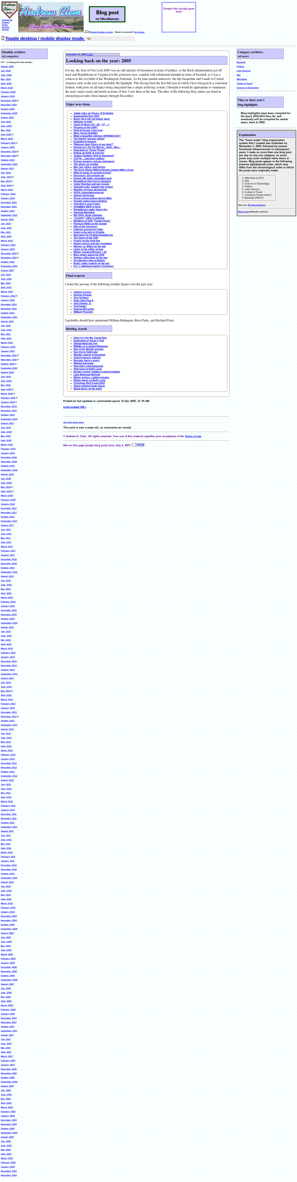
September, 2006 (9, 1082)
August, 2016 (7, 576)
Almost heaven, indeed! (87, 357)
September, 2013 (9, 725)
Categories (7, 20)
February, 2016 (8, 602)
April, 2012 (6, 797)
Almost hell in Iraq (84, 195)
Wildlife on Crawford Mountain (91, 346)
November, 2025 (9, 105)
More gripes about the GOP (89, 254)
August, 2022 (7, 270)
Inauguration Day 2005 (86, 116)
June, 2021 (6, 330)
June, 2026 (6, 75)
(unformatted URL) (74, 407)
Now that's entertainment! (88, 366)
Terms (5, 25)
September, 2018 (9, 470)
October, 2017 (8, 517)
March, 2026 (7, 88)
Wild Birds (242, 79)
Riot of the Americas (85, 226)
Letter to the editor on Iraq (88, 249)
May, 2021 (6, 334)
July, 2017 (6, 529)
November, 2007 (9, 1022)
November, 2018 (9, 461)
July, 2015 (6, 631)
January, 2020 (8, 402)
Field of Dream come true (88, 130)
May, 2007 (6, 1048)
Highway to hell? (83, 121)
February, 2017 (8, 551)
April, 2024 (6, 185)
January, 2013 (8, 759)
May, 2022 (6, 283)
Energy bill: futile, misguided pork (93, 178)
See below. (139, 32)
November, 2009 (9, 920)
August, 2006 (7, 1086)
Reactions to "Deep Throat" (89, 150)
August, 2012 (7, 780)
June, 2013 (6, 738)
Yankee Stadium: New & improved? (94, 155)
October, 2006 (8, 1077)
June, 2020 (6, 381)
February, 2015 (8, 653)
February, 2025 (8, 143)
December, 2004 (9, 1171)
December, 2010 (9, 865)
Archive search (5, 28)
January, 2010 (8, 912)
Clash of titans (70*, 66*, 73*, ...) (91, 124)
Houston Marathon (84, 212)
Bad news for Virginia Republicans (93, 235)
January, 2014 (8, 708)
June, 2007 (6, 1043)
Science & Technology (248, 88)
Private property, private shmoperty (94, 161)
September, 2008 (9, 980)
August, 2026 (7, 66)
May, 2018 (6, 487)
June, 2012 (6, 789)
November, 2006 (9, 1073)
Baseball (241, 62)
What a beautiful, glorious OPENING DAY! (97, 136)
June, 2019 (6, 432)
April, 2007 (6, 1052)
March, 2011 (7, 852)
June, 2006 (6, 1094)
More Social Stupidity (86, 133)
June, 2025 (6, 126)
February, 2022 (8, 296)
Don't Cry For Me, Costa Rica (90, 337)
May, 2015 (6, 640)
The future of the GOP (86, 237)
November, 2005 (9, 1124)
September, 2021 (9, 317)
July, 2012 (6, 784)
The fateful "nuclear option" (89, 138)
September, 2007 (9, 1031)
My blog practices (257, 205)
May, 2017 (6, 538)
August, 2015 (7, 627)
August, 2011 (7, 831)
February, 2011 (8, 856)
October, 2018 (8, 466)
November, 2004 (9, 1175)
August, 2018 (7, 474)
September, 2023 (9, 215)
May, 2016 (6, 589)
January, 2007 (8, 1065)
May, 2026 (6, 79)
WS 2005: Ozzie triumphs (88, 215)
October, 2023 (8, 211)
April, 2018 (6, 491)
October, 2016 (8, 568)
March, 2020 (7, 393)
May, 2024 (6, 181)
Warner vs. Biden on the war (90, 246)
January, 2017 (8, 555)
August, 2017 (7, 525)
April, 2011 (6, 848)
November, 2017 (9, 512)
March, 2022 (7, 291)
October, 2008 (8, 975)
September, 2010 (9, 878)
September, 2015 (9, 623)
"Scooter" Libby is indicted (89, 218)
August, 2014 (7, 678)
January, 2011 (8, 861)
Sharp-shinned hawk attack (89, 386)
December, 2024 (9, 151)
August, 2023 (7, 219)
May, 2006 (6, 1099)
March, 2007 (7, 1056)
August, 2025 (7, 117)
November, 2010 (9, 869)
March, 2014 (7, 699)
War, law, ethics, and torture (89, 167)
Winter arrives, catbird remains (91, 377)
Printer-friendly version (101, 32)
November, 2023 (9, 207)
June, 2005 (6, 1145)
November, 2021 (9, 308)
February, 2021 (8, 347)
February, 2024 (8, 194)
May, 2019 (6, 436)
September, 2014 (9, 674)
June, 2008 (6, 992)
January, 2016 (8, 606)
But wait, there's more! (87, 360)
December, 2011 (9, 814)
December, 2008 (9, 967)
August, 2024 (7, 168)
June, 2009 (6, 941)
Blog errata (243, 212)
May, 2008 (6, 997)
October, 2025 (8, 109)
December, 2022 (9, 253)
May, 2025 (6, 130)
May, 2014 (6, 691)
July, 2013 (6, 733)
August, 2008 (7, 984)
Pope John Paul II (83, 300)
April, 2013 (6, 746)
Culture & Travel (245, 83)
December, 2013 (9, 712)
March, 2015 (7, 648)
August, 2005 (7, 1137)
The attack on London (86, 164)
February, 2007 (8, 1060)
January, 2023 (8, 249)
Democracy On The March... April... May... (97, 147)
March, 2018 (7, 495)
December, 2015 (9, 610)
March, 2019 (7, 444)
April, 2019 (6, 440)
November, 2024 (9, 156)
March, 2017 (7, 546)
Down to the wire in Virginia (89, 232)
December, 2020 (9, 355)
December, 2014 (9, 661)
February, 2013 (8, 755)
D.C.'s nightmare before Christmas (94, 266)
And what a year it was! (87, 203)
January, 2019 (8, 453)
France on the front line (87, 240)
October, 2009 (8, 924)
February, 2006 (8, 1111)
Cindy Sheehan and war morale (91, 184)
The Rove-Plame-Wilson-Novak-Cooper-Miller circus (104, 170)
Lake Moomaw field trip (87, 374)
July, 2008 (6, 988)
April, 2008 (6, 1001)
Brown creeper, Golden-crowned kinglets (97, 371)
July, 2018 (6, 478)
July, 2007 (6, 1039)
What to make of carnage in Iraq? (92, 172)
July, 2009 (6, 937)
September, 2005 (9, 1133)
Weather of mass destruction (90, 189)
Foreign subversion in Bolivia (90, 201)
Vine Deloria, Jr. (83, 303)
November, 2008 (9, 971)
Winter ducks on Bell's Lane (89, 380)
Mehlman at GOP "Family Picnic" (92, 220)
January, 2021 (8, 351)
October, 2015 (8, 619)
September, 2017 (9, 521)
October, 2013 (8, 721)
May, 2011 (6, 844)
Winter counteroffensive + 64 (90, 252)
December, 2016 (9, 559)
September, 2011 (9, 827)
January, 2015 (8, 657)
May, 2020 (6, 385)
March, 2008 (7, 1005)
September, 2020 (9, 368)
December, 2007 (9, 1018)
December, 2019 (9, 406)
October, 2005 (8, 1128)
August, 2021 (7, 321)
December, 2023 (9, 202)
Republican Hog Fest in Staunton (92, 181)
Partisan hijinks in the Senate (90, 223)
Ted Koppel (80, 306)
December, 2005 (9, 1120)
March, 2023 (7, 241)
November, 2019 (9, 410)
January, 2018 (8, 504)
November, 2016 (9, 563)
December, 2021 (9, 304)
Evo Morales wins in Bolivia (89, 260)
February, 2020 (8, 398)
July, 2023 (6, 224)
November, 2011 (9, 818)
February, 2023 (8, 245)
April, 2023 (6, 236)
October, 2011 (7, 823)
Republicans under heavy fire (90, 209)
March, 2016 (7, 597)
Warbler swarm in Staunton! (89, 354)
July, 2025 (6, 122)
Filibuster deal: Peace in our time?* (94, 144)
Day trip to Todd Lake (86, 352)
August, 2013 (7, 729)
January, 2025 (8, 147)
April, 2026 (6, 83)
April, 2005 (6, 1154)
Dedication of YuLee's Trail (89, 340)
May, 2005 (6, 1150)
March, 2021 (7, 342)
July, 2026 (6, 71)
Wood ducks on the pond (88, 388)
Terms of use (193, 436)
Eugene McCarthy (84, 309)
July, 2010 (6, 886)
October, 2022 (8, 262)
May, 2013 (6, 742)
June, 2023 (6, 228)
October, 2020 (8, 364)
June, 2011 (6, 840)
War (239, 75)
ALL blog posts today (73, 422)
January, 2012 (8, 810)
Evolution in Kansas (85, 141)
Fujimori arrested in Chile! (88, 229)
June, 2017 (6, 534)
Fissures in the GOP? (86, 127)
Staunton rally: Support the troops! (93, 187)
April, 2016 (6, 593)
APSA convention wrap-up (89, 192)
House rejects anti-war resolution (93, 243)
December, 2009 (9, 916)
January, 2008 (8, 1014)
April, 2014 (6, 695)
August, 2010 (7, 882)
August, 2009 (7, 933)
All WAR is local (87, 206)
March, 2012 (7, 801)
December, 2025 (9, 100)
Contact (5, 22)
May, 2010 (6, 895)
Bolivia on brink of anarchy (89, 153)
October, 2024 (8, 160)
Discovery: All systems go (89, 175)
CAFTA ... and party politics (89, 158)
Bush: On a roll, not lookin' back (92, 119)
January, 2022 (8, 300)
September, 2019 (9, 419)
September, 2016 (9, 572)
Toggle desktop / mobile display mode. (45, 38)
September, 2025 (9, 113)
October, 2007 (8, 1026)
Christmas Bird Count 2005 (89, 383)
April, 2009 (6, 950)
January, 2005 (8, 1167)
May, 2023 (6, 232)
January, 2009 (8, 963)
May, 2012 (6, 793)
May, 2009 (6, 946)
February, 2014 (8, 704)
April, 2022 (6, 287)
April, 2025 (6, 134)
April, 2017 (6, 542)
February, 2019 (8, 449)
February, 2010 (8, 907)
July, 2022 (6, 275)
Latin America (244, 71)
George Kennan (83, 295)
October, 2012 (8, 772)
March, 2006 (7, 1107)
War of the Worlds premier (89, 349)
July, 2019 (6, 427)
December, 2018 (9, 457)
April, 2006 (6, 1103)
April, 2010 (6, 899)
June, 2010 (6, 890)
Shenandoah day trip (85, 343)
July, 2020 (6, 376)
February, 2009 (8, 958)
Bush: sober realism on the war (92, 263)
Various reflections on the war (91, 257)
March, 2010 (7, 903)
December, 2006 (9, 1069)
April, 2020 (6, 389)
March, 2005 (7, 1158)
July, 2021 (6, 325)
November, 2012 (9, 767)
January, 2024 (8, 198)
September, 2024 (9, 164)
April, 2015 (6, 644)
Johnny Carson (82, 292)
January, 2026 (8, 96)
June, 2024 (6, 177)
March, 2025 (7, 139)
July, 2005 (6, 1141)
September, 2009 (9, 929)
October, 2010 (8, 873)
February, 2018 (8, 500)
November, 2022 (9, 258)
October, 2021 (8, 313)
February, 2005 (8, 1162)
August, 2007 (7, 1035)
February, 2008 (8, 1009)
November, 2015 (9, 614)
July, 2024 (6, 173)
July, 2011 (6, 835)
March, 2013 (7, 750)
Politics (240, 66)
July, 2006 (6, 1090)
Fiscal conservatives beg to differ (93, 198)
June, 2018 (6, 483)
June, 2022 (6, 279)
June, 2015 (6, 636)
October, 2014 (8, 670)
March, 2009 (7, 954)
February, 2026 (8, 92)
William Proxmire (83, 312)
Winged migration (84, 363)
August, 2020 (7, 372)
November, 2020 (9, 359)
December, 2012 (9, 763)
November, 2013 (9, 716)
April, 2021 (6, 338)
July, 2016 (6, 580)
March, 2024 (7, 190)
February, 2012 (8, 806)
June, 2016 (6, 585)
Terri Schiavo (81, 297)
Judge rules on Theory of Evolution (93, 113)
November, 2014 (9, 665)
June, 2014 (6, 687)
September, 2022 (9, 266)
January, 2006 (8, 1116)
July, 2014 (6, 682)
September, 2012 (9, 776)
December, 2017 (9, 508)
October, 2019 (8, 415)
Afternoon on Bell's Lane (88, 369)
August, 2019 (7, 423)
